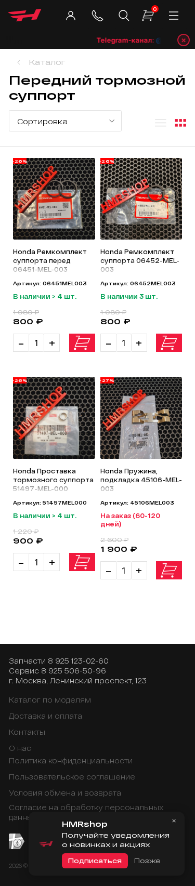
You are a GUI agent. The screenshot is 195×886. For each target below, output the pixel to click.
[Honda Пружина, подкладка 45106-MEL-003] (141, 418)
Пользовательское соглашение (72, 776)
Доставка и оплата (45, 715)
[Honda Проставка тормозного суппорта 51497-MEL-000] (54, 418)
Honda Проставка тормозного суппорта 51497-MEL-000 (53, 479)
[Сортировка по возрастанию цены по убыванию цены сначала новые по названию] (65, 120)
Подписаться (95, 860)
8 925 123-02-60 (78, 660)
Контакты (27, 732)
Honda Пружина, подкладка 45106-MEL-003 (141, 479)
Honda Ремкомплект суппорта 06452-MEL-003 (139, 260)
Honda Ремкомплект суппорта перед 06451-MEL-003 (50, 260)
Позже (147, 860)
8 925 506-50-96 (73, 670)
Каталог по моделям (50, 699)
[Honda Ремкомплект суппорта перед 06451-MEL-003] (54, 199)
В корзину (82, 343)
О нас (20, 748)
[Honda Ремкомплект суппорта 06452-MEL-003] (141, 199)
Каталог (47, 62)
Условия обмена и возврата (65, 792)
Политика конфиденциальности (71, 760)
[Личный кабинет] (70, 16)
